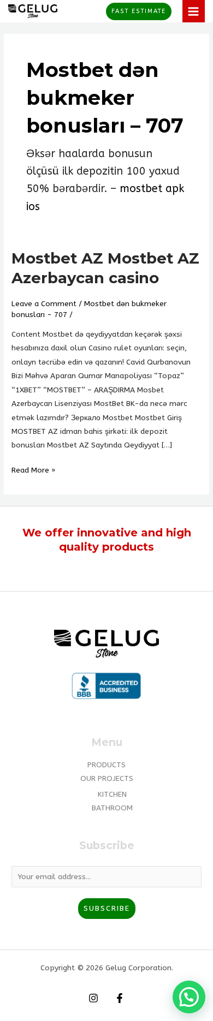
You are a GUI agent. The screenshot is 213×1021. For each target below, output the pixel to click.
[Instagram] (93, 998)
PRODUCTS (106, 764)
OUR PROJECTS (106, 778)
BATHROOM (112, 808)
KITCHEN (112, 794)
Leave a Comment (43, 303)
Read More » (33, 469)
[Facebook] (120, 998)
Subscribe (107, 908)
